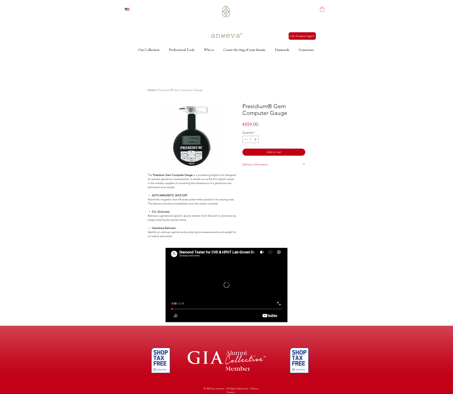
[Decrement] (245, 139)
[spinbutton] (250, 139)
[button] (322, 9)
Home (152, 90)
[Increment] (255, 139)
